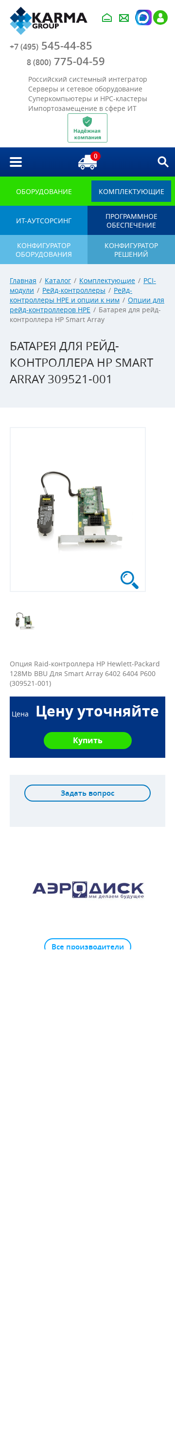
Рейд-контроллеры (73, 290)
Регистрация (160, 17)
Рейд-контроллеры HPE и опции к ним (71, 295)
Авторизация (142, 17)
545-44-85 (51, 45)
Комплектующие (107, 280)
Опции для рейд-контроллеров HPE (87, 304)
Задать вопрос (87, 793)
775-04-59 (66, 61)
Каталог (58, 280)
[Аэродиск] (87, 890)
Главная (23, 280)
